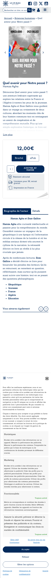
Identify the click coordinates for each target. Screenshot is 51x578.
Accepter (25, 549)
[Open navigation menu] (45, 10)
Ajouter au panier (30, 169)
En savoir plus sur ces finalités (36, 541)
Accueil (8, 18)
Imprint (45, 571)
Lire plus (8, 134)
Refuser (25, 557)
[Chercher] (29, 10)
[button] (47, 378)
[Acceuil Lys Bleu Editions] (11, 3)
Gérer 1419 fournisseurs (14, 541)
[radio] (19, 158)
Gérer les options (25, 564)
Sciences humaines (25, 18)
